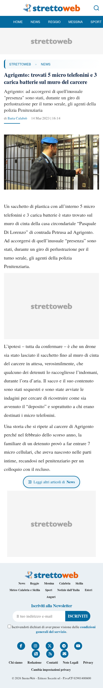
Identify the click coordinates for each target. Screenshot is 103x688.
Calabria (65, 583)
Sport (96, 21)
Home (18, 21)
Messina (75, 21)
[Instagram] (35, 646)
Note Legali (70, 662)
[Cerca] (96, 8)
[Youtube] (78, 646)
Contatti (52, 662)
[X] (50, 646)
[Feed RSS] (50, 654)
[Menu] (6, 8)
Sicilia (79, 583)
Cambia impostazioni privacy (51, 669)
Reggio (54, 21)
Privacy (88, 662)
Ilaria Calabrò (17, 118)
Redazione (34, 662)
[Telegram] (64, 646)
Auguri (50, 597)
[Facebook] (21, 646)
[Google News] (36, 654)
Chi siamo (15, 662)
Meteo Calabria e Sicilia (25, 590)
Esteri (88, 590)
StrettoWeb (20, 64)
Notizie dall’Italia (68, 590)
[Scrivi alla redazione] (64, 654)
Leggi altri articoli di (54, 482)
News (35, 21)
